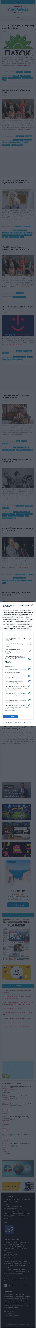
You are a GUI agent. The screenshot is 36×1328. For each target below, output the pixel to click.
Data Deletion (8, 722)
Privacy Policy (27, 722)
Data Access (18, 722)
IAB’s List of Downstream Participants (20, 630)
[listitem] (18, 635)
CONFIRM (11, 716)
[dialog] (18, 664)
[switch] (29, 639)
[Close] (32, 605)
